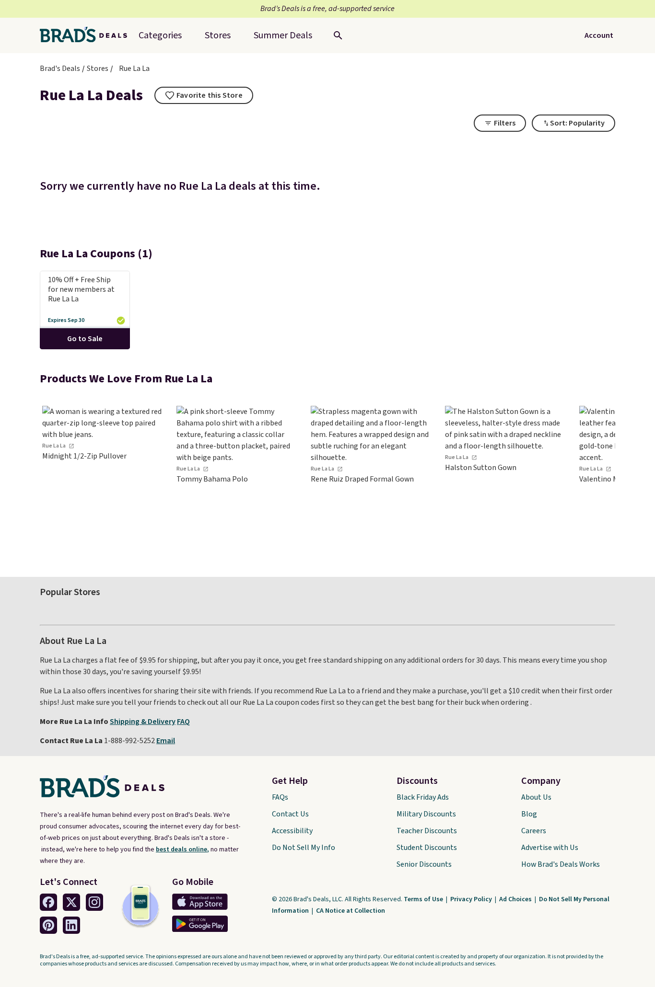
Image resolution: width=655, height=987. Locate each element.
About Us (536, 797)
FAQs (280, 797)
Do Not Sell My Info (303, 847)
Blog (529, 814)
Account (599, 35)
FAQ (183, 721)
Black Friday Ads (423, 797)
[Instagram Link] (94, 902)
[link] (102, 477)
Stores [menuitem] (218, 35)
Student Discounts (427, 847)
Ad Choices (516, 899)
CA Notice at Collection (350, 911)
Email (165, 740)
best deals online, (182, 849)
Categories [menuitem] (160, 35)
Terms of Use (424, 899)
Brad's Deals (60, 68)
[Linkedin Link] (71, 925)
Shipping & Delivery (142, 721)
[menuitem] (283, 35)
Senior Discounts (424, 864)
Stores (97, 68)
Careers (533, 831)
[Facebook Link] (48, 902)
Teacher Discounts (427, 831)
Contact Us (290, 814)
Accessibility (292, 831)
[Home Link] (87, 35)
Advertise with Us (549, 847)
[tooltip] (203, 95)
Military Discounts (426, 814)
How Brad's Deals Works (560, 864)
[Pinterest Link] (48, 925)
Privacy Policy (471, 899)
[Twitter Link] (71, 902)
